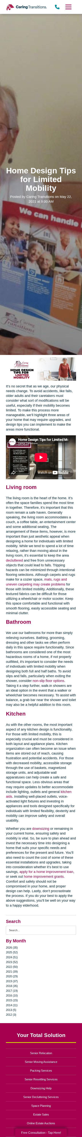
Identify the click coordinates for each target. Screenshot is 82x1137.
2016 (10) (12, 995)
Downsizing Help (41, 1088)
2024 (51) (12, 957)
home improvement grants (44, 876)
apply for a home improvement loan (46, 872)
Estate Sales (41, 1114)
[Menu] (68, 7)
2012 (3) (11, 1014)
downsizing (40, 829)
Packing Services (41, 1070)
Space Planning (41, 1105)
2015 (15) (12, 1000)
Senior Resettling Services (41, 1079)
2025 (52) (12, 952)
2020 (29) (12, 976)
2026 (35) (12, 947)
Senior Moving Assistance (41, 1061)
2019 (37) (12, 981)
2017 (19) (12, 990)
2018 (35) (12, 986)
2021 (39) (12, 971)
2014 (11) (12, 1005)
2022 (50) (12, 966)
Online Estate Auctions (41, 1123)
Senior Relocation (41, 1053)
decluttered (14, 560)
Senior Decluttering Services (41, 1097)
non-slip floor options (48, 681)
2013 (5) (11, 1010)
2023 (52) (12, 962)
